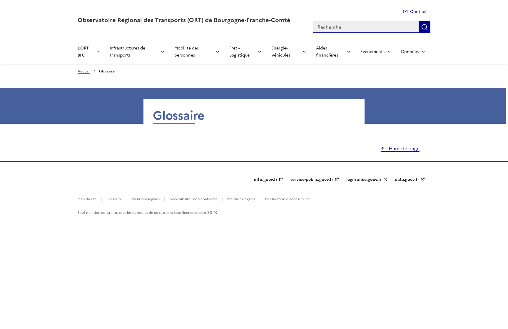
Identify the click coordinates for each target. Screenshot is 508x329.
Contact (418, 12)
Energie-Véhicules (280, 51)
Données (410, 52)
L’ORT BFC (83, 51)
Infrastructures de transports (127, 51)
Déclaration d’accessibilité (287, 199)
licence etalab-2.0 (197, 212)
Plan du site (87, 199)
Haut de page (403, 148)
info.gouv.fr (266, 179)
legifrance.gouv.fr (364, 179)
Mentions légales (146, 199)
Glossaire (114, 199)
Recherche (424, 27)
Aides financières (327, 51)
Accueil (84, 71)
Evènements (372, 52)
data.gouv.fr (407, 179)
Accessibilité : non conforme (193, 199)
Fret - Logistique (239, 51)
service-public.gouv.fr (311, 179)
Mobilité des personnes (186, 51)
